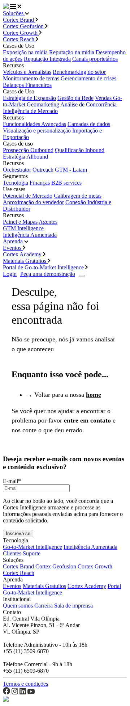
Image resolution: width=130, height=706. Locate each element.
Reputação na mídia (71, 52)
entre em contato (87, 420)
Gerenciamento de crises (88, 78)
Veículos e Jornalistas (27, 72)
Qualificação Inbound (79, 150)
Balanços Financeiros (27, 85)
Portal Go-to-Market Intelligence (62, 589)
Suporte (31, 553)
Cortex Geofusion (24, 26)
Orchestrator (17, 170)
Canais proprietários (95, 59)
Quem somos (18, 605)
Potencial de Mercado (27, 196)
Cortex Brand (19, 20)
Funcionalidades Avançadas (34, 124)
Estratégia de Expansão (29, 98)
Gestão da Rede (75, 98)
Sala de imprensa (73, 605)
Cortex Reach (19, 39)
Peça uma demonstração (47, 274)
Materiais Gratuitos (25, 261)
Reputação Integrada (47, 59)
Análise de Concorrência (88, 104)
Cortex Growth (21, 33)
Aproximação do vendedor (33, 202)
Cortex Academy (23, 254)
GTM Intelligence (23, 228)
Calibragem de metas (77, 196)
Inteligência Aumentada (30, 235)
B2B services (66, 183)
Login (10, 274)
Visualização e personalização (37, 130)
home (93, 394)
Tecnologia (15, 183)
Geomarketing (43, 104)
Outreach (42, 170)
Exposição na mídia (25, 52)
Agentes (48, 222)
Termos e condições (25, 684)
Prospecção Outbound (28, 150)
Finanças (40, 183)
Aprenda (13, 241)
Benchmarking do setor (79, 72)
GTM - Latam (71, 170)
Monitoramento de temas (31, 78)
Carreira (43, 605)
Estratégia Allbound (25, 157)
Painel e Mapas (20, 222)
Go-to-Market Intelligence (32, 547)
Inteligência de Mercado (30, 111)
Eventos (13, 248)
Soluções (14, 13)
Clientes (12, 553)
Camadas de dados (89, 124)
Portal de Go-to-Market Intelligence (44, 267)
